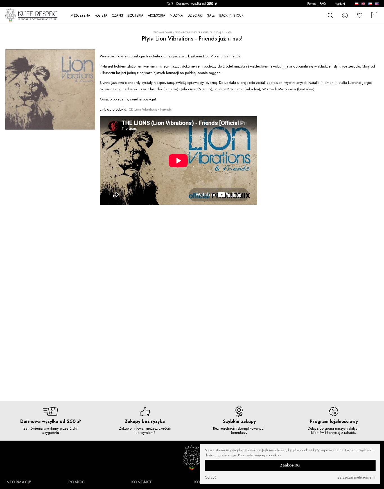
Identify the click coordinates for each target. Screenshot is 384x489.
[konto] (344, 15)
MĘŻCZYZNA (80, 15)
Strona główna (162, 32)
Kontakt (340, 3)
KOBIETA (101, 15)
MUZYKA (176, 15)
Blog (177, 32)
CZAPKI (117, 15)
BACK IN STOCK (231, 15)
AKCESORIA (156, 15)
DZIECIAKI (195, 15)
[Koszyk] (374, 15)
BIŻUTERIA (135, 15)
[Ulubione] (359, 15)
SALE (211, 15)
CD (149, 109)
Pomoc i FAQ (316, 3)
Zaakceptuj (290, 465)
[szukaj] (330, 15)
